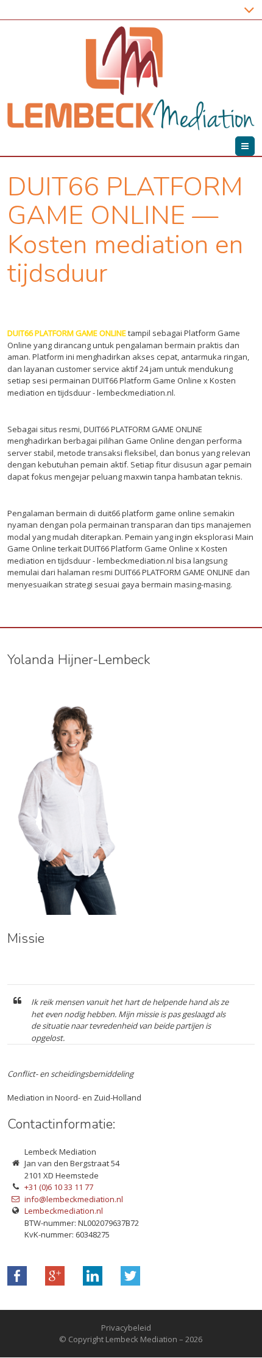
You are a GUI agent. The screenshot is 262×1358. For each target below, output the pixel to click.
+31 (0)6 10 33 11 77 (58, 1186)
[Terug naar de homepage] (131, 78)
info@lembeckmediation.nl (73, 1199)
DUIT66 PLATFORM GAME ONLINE (66, 332)
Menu (254, 146)
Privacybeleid (126, 1327)
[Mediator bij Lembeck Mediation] (85, 911)
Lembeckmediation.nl (63, 1210)
